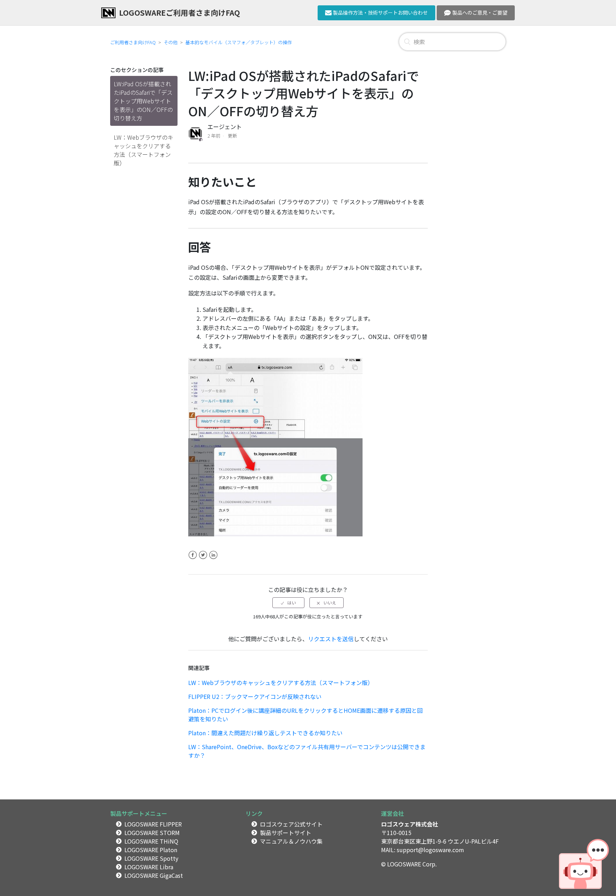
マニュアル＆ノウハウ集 (291, 841)
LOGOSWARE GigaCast (153, 875)
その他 (171, 42)
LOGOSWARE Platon (150, 849)
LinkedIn (213, 559)
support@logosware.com (430, 849)
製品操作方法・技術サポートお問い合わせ (380, 12)
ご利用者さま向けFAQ (133, 42)
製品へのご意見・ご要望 (479, 12)
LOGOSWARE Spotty (151, 858)
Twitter (203, 559)
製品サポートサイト (285, 832)
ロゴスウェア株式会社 (409, 824)
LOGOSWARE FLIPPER (153, 824)
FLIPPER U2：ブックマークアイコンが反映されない (255, 696)
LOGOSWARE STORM (152, 832)
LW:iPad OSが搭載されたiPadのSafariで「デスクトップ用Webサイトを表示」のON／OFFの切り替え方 (143, 100)
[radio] (288, 602)
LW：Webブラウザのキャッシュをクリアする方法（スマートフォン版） (143, 150)
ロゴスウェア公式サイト (291, 824)
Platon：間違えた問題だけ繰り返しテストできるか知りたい (265, 732)
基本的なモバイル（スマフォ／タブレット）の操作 (238, 42)
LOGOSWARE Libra (148, 866)
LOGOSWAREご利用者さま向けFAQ (179, 12)
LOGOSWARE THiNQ (151, 841)
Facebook (192, 559)
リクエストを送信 (331, 638)
